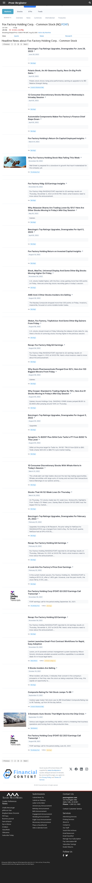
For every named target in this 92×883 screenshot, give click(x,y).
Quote (16, 36)
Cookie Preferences (9, 801)
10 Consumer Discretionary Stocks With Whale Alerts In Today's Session (54, 466)
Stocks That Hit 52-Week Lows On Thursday (50, 492)
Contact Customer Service (72, 809)
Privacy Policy (46, 777)
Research (68, 36)
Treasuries (62, 18)
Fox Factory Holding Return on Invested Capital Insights (55, 251)
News (28, 18)
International (50, 18)
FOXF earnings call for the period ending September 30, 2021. (52, 602)
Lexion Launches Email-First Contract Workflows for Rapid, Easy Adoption (56, 642)
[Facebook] (76, 774)
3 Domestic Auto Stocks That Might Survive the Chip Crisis (57, 714)
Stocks (20, 11)
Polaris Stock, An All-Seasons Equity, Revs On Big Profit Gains (54, 71)
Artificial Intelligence (50, 660)
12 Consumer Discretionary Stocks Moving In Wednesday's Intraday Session (56, 96)
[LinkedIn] (81, 774)
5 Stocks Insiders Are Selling (42, 668)
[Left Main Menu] (4, 2)
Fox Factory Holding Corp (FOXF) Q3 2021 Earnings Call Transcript (54, 592)
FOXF (64, 24)
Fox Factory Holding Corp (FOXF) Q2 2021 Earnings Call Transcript (54, 736)
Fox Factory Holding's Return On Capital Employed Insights (57, 138)
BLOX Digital (31, 864)
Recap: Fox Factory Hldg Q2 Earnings (46, 345)
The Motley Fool (35, 172)
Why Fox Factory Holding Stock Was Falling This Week (55, 157)
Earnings (49, 605)
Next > (26, 44)
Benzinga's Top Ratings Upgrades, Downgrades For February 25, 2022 (57, 517)
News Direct (34, 660)
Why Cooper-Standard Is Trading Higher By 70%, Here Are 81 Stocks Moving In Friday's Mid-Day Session (57, 392)
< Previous (6, 44)
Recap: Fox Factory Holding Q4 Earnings (48, 543)
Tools (40, 11)
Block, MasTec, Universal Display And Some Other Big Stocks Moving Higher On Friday (57, 271)
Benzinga (33, 63)
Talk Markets (34, 728)
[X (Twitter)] (71, 774)
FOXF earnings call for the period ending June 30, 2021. (50, 746)
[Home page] (17, 2)
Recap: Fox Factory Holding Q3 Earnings (48, 617)
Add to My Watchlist (44, 33)
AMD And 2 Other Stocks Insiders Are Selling (50, 295)
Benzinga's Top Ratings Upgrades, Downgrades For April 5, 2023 (56, 230)
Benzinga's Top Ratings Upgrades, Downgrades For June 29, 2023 (56, 49)
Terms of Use (39, 862)
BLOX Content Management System (16, 864)
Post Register (13, 862)
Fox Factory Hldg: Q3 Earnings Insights (47, 183)
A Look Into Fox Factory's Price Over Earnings (50, 567)
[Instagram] (86, 774)
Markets (7, 11)
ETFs (30, 11)
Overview (19, 18)
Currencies (38, 18)
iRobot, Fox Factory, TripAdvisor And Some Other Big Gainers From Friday (57, 322)
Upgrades (33, 426)
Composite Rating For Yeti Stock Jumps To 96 (50, 692)
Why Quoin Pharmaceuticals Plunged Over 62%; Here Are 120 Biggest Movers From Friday (57, 370)
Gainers (32, 218)
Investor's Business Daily (37, 87)
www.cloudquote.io (54, 770)
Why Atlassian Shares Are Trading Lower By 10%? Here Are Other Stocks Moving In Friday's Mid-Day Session (56, 209)
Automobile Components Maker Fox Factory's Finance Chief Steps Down (56, 117)
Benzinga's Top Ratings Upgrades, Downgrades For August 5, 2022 (57, 416)
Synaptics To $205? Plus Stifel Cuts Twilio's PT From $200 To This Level (57, 438)
